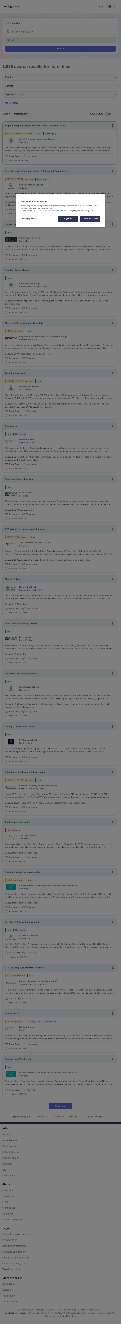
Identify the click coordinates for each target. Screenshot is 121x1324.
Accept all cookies (90, 219)
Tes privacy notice (87, 211)
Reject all (68, 219)
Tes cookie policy (70, 211)
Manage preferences (30, 219)
